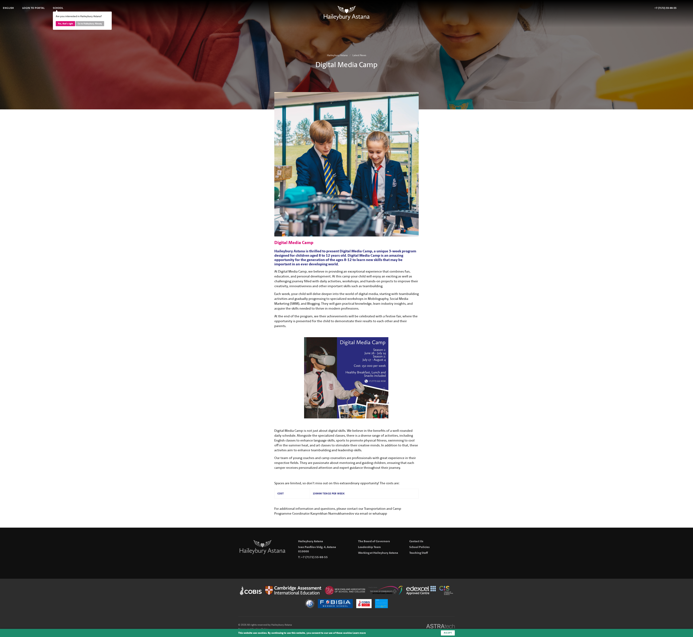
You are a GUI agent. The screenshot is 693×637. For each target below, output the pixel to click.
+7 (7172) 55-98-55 (314, 557)
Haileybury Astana (337, 55)
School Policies (419, 547)
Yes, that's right (65, 23)
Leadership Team (369, 547)
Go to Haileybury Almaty (90, 23)
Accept (448, 633)
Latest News (359, 55)
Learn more (359, 632)
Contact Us (416, 541)
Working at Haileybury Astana (378, 553)
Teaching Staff (418, 553)
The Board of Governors (374, 541)
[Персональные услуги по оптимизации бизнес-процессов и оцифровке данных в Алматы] (440, 627)
